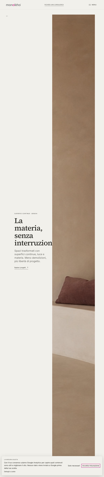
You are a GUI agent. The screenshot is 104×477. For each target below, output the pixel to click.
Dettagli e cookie (9, 471)
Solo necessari (74, 466)
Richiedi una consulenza (54, 4)
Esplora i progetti (21, 267)
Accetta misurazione (90, 466)
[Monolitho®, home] (13, 5)
